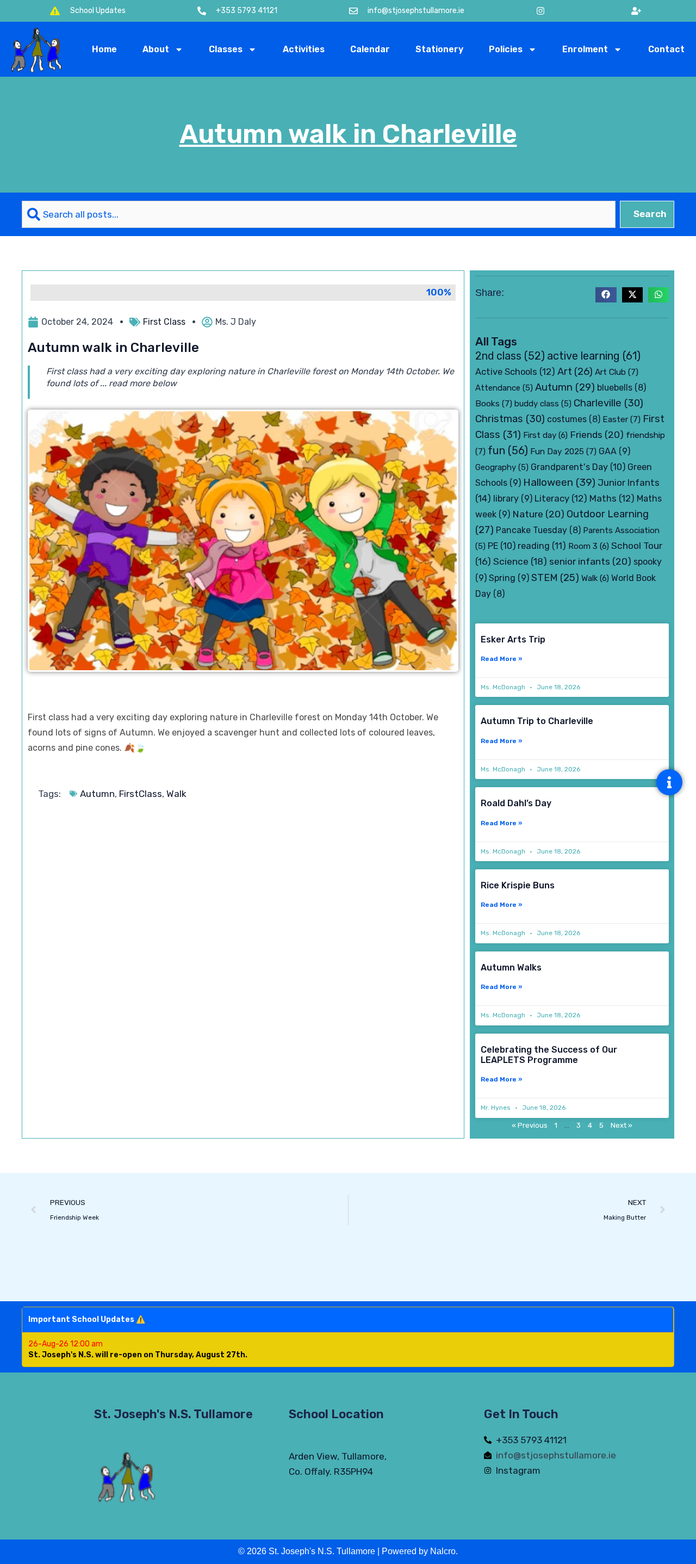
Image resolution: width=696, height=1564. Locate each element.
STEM (555, 578)
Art (575, 372)
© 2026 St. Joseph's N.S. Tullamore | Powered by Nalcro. (348, 1551)
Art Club (616, 372)
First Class (164, 322)
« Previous (530, 1125)
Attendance (504, 388)
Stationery (439, 49)
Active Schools (515, 371)
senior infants (590, 561)
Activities (304, 49)
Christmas (510, 419)
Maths (612, 498)
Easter (621, 419)
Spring (509, 578)
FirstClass (140, 793)
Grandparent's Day (578, 467)
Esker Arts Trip (513, 639)
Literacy (561, 498)
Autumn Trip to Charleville (537, 721)
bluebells (621, 387)
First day (545, 435)
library (512, 498)
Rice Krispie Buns (518, 885)
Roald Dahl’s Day (516, 803)
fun (508, 450)
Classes (226, 49)
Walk (176, 793)
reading (542, 546)
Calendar (370, 49)
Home (104, 49)
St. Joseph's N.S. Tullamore (173, 1414)
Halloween (559, 482)
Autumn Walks (511, 967)
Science (520, 561)
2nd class (510, 356)
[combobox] (319, 214)
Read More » (502, 659)
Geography (502, 467)
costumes (573, 419)
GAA (614, 451)
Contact (666, 49)
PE (501, 546)
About (155, 49)
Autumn (97, 793)
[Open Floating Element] (669, 782)
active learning (594, 355)
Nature (538, 514)
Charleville (608, 403)
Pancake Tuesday (538, 530)
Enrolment (585, 49)
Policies (506, 49)
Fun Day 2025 (563, 451)
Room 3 (588, 546)
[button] (605, 294)
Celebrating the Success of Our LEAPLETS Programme (549, 1054)
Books (493, 403)
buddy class (542, 404)
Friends (597, 434)
